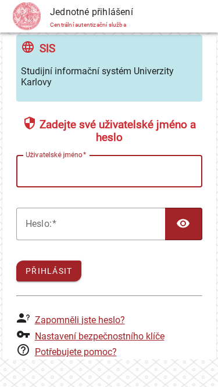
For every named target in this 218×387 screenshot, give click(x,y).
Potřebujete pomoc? (76, 351)
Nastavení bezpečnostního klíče (100, 336)
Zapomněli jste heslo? (80, 319)
